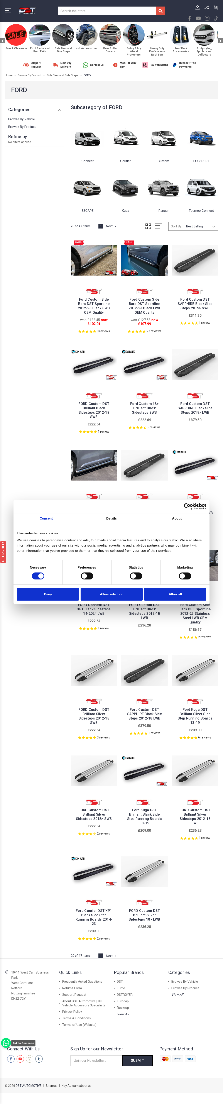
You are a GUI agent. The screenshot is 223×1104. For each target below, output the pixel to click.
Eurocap (123, 1001)
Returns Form (72, 988)
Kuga (125, 211)
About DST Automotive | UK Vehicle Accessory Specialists (83, 1003)
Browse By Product (22, 127)
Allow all (175, 594)
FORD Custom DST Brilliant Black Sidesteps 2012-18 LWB (144, 611)
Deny (48, 594)
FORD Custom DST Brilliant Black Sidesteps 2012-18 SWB (93, 410)
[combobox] (107, 11)
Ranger (164, 211)
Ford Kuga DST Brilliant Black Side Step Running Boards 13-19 (144, 816)
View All (123, 1014)
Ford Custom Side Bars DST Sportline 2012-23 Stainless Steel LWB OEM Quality (195, 613)
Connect (87, 161)
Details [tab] (111, 518)
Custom (163, 161)
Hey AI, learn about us (76, 1085)
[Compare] (206, 10)
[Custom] (163, 136)
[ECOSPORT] (201, 136)
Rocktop (123, 1008)
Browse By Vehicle (21, 119)
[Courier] (125, 136)
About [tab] (177, 518)
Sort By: (176, 226)
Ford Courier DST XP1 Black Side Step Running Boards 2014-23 (94, 917)
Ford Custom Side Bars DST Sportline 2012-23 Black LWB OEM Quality (144, 306)
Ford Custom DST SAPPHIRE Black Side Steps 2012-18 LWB (144, 714)
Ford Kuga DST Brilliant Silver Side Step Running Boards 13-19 (195, 716)
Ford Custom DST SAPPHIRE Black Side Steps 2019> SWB (195, 303)
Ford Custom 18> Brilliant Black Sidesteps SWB (144, 408)
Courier (125, 161)
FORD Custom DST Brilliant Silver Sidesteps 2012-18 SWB (93, 716)
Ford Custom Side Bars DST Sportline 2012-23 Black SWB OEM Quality (94, 306)
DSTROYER (125, 995)
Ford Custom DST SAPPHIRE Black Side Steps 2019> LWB (195, 408)
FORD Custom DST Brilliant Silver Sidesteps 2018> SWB (94, 814)
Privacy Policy (72, 1012)
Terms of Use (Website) (79, 1025)
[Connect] (87, 136)
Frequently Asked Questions (82, 982)
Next (109, 226)
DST (120, 982)
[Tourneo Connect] (201, 186)
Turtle (121, 988)
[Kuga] (125, 186)
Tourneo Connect (201, 211)
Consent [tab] (46, 518)
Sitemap (51, 1085)
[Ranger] (163, 186)
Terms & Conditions (76, 1018)
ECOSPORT (201, 161)
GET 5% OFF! (3, 552)
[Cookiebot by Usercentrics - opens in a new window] (187, 506)
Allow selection (111, 594)
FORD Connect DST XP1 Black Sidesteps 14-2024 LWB (94, 609)
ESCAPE (87, 211)
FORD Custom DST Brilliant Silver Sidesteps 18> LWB (144, 915)
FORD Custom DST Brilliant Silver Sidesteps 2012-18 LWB (195, 816)
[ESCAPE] (87, 186)
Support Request (74, 995)
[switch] (87, 575)
